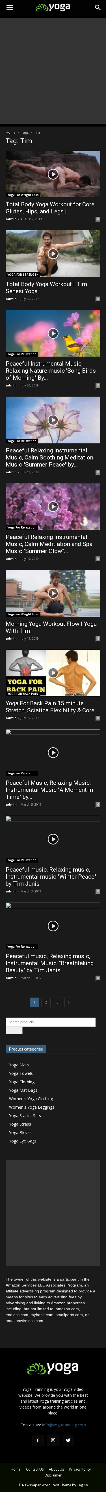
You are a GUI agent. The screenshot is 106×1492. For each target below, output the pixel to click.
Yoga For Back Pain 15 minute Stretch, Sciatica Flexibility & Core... (52, 707)
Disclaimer (53, 1475)
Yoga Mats (19, 1064)
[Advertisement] (53, 71)
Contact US (35, 1469)
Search (14, 1030)
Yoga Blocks (20, 1132)
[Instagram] (53, 1440)
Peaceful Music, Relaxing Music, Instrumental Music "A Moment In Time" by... (49, 789)
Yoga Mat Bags (23, 1090)
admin (11, 219)
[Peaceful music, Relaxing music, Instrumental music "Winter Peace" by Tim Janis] (53, 839)
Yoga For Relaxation (21, 354)
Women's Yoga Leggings (31, 1107)
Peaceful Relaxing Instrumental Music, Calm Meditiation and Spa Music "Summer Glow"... (49, 544)
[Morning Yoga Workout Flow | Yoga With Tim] (53, 593)
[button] (98, 7)
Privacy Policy (80, 1469)
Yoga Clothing (21, 1081)
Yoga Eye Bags (22, 1141)
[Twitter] (68, 1440)
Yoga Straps (20, 1124)
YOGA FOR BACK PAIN (22, 694)
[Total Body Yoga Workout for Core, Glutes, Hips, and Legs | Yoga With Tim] (53, 174)
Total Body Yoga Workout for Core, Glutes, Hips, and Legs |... (51, 208)
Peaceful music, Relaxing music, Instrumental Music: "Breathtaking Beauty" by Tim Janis (50, 963)
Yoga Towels (21, 1073)
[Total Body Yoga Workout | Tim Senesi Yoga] (53, 253)
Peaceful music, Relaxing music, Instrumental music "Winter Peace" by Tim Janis (51, 876)
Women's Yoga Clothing (31, 1098)
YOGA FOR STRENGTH (22, 275)
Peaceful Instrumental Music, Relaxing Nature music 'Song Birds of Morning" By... (51, 370)
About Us (56, 1469)
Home (11, 132)
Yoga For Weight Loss (23, 195)
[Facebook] (38, 1440)
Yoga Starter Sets (25, 1115)
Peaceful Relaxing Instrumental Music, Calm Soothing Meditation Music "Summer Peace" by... (49, 457)
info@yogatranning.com (64, 1424)
